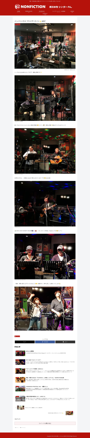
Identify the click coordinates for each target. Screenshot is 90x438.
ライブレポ (18, 336)
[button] (65, 342)
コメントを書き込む (45, 423)
